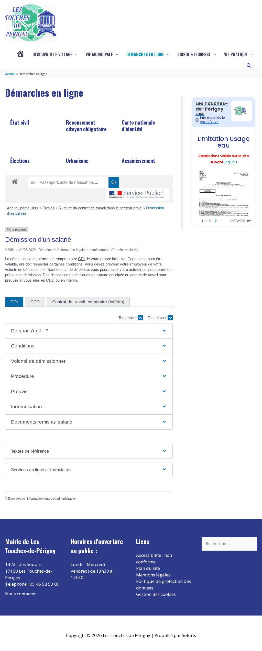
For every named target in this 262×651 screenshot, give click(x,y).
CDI (81, 259)
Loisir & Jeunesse (194, 54)
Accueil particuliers (23, 208)
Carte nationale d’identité (138, 125)
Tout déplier (158, 318)
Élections (20, 160)
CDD (50, 280)
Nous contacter (20, 594)
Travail (49, 208)
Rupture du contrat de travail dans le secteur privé (101, 208)
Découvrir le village (52, 54)
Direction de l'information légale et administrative (42, 498)
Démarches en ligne (145, 54)
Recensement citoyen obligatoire (86, 125)
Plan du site (148, 568)
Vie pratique (236, 54)
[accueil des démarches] (14, 181)
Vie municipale (99, 54)
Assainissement (138, 160)
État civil (19, 122)
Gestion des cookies (156, 594)
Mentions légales (153, 575)
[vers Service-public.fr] (137, 194)
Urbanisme (77, 160)
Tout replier (128, 318)
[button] (249, 66)
